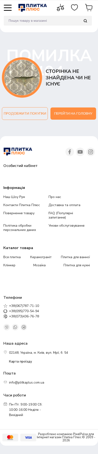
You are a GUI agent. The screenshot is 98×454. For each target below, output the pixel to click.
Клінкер (9, 265)
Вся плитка (12, 257)
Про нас (55, 197)
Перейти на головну (73, 113)
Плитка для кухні (77, 265)
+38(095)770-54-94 (24, 311)
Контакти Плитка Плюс (21, 205)
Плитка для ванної (75, 257)
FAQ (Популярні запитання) (61, 215)
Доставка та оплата (64, 205)
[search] (85, 20)
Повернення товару (18, 213)
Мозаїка (39, 265)
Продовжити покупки (25, 113)
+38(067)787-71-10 (24, 306)
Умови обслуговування (66, 225)
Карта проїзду (20, 361)
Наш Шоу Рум (14, 197)
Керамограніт (41, 257)
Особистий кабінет (20, 166)
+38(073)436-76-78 (24, 316)
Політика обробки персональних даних (19, 227)
